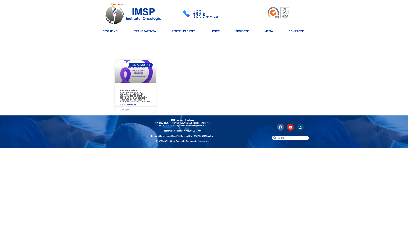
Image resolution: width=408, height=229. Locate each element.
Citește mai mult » (129, 105)
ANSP (196, 136)
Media (268, 31)
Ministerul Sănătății (171, 136)
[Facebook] (280, 127)
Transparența (145, 31)
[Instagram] (300, 127)
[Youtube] (290, 127)
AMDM (210, 136)
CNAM (203, 136)
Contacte (296, 31)
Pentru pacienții (184, 31)
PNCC (216, 31)
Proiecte (242, 31)
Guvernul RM (186, 136)
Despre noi (110, 31)
